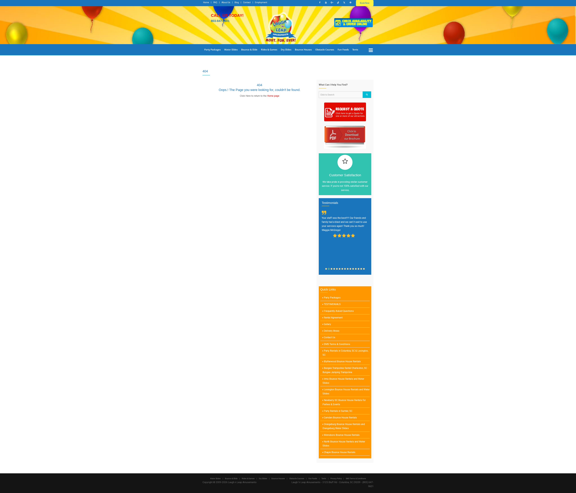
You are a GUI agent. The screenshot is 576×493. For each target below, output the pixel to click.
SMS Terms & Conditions (336, 344)
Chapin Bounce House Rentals (339, 452)
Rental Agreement (333, 317)
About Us (226, 2)
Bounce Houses (303, 49)
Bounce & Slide (249, 49)
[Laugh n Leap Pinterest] (350, 2)
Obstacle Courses (324, 49)
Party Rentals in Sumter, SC (337, 411)
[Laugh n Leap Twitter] (344, 2)
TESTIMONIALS (332, 304)
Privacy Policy (336, 479)
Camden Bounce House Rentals (340, 417)
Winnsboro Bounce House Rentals (341, 435)
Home (206, 2)
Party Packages (212, 49)
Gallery (327, 324)
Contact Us (329, 337)
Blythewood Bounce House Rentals (342, 361)
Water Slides (231, 49)
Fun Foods (343, 49)
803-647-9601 (220, 21)
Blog (237, 2)
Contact (247, 2)
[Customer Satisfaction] (345, 162)
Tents (355, 49)
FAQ (215, 2)
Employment (261, 2)
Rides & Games (269, 49)
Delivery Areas (331, 330)
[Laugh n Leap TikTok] (338, 2)
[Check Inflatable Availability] (353, 22)
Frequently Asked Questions (338, 311)
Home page (273, 95)
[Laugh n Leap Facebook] (319, 2)
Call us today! (227, 15)
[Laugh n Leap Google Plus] (332, 2)
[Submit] (367, 94)
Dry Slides (286, 49)
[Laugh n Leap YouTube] (326, 2)
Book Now (364, 3)
